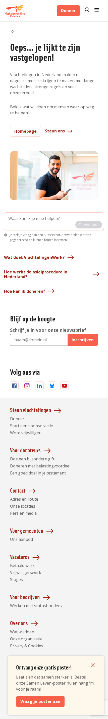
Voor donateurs (25, 450)
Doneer (68, 10)
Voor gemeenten (26, 530)
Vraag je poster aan (40, 701)
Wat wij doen (22, 632)
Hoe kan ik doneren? (24, 291)
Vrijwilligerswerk (25, 572)
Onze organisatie (26, 639)
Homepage (25, 131)
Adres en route (24, 499)
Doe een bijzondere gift (32, 459)
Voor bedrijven (25, 596)
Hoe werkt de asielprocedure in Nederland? (35, 274)
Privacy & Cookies (26, 646)
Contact (17, 490)
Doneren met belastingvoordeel (40, 466)
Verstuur (91, 224)
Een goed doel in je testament (38, 473)
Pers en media (23, 513)
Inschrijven (83, 340)
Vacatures (19, 556)
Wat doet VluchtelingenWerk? (34, 257)
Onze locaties (22, 506)
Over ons (19, 623)
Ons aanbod (21, 539)
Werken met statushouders (36, 605)
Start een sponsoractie (31, 425)
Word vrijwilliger (25, 433)
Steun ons (55, 131)
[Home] (12, 32)
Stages (16, 579)
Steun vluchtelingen (30, 409)
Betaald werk (22, 565)
